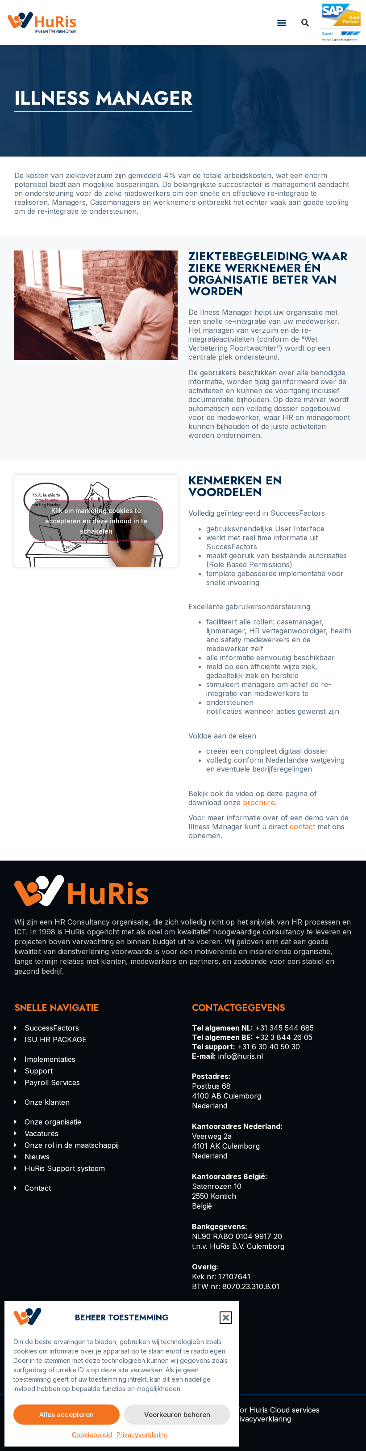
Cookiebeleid (92, 1434)
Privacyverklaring (142, 1434)
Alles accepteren (66, 1414)
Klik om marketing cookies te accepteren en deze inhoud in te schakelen (96, 521)
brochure (259, 802)
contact (302, 826)
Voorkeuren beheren (177, 1414)
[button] (225, 1317)
